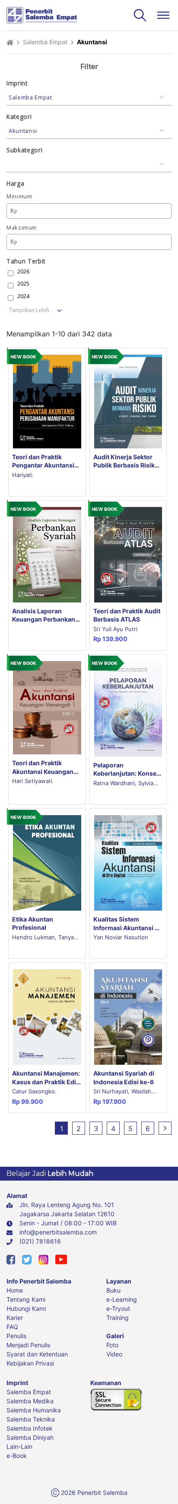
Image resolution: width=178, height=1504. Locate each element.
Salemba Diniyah (30, 1437)
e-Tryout (118, 1308)
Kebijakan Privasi (30, 1363)
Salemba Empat (45, 42)
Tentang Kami (25, 1299)
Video (114, 1354)
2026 (23, 271)
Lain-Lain (19, 1446)
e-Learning (121, 1299)
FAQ (12, 1326)
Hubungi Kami (26, 1308)
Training (117, 1317)
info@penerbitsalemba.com (58, 1232)
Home (14, 1290)
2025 (23, 283)
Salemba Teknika (30, 1419)
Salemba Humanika (33, 1410)
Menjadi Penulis (28, 1345)
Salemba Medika (30, 1401)
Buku (113, 1290)
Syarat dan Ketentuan (37, 1354)
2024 (23, 296)
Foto (112, 1345)
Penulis (16, 1335)
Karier (14, 1317)
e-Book (16, 1455)
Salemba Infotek (29, 1428)
